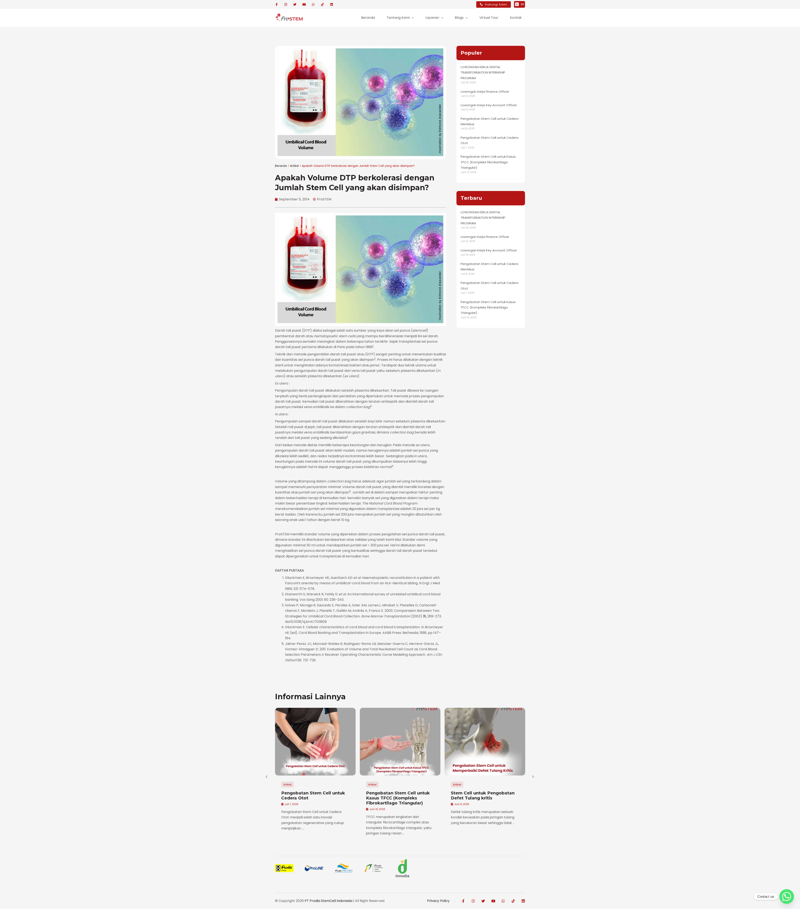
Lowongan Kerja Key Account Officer (489, 105)
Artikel (294, 166)
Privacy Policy (438, 900)
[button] (412, 17)
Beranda (281, 166)
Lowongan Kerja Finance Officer (485, 91)
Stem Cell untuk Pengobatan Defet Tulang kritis (483, 795)
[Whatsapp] (786, 896)
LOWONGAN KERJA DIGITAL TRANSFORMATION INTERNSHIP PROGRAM (483, 72)
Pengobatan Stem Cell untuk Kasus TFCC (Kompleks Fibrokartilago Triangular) (488, 162)
